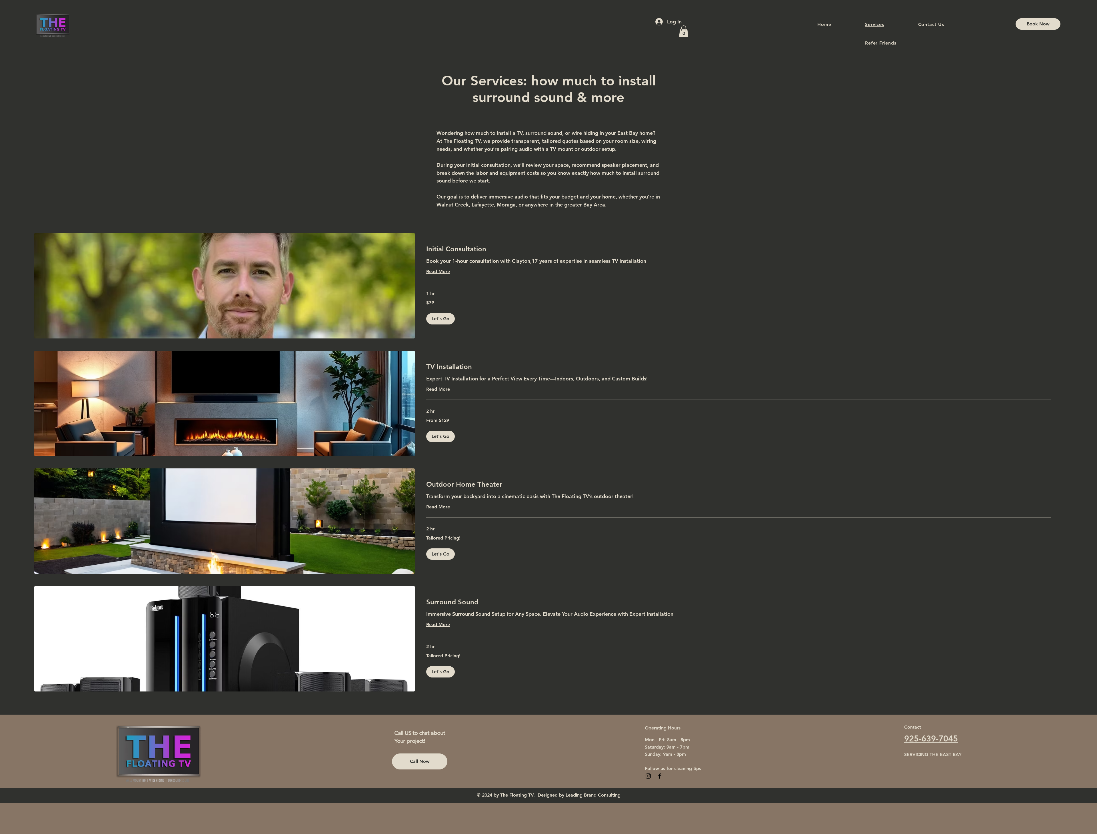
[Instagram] (648, 776)
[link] (738, 249)
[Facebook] (659, 776)
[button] (683, 31)
